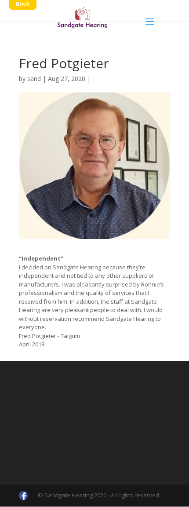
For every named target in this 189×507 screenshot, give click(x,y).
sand (34, 78)
